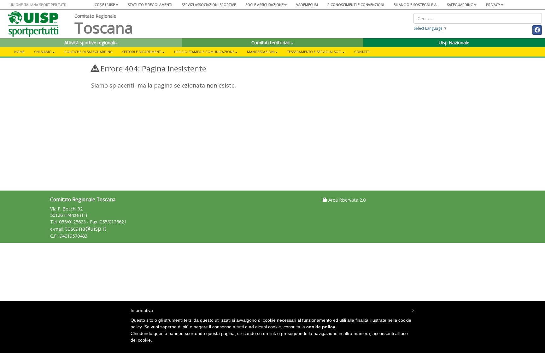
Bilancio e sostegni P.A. (415, 4)
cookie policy (320, 326)
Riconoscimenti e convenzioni (355, 4)
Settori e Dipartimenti (141, 51)
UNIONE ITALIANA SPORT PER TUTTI (37, 4)
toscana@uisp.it (86, 228)
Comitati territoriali (271, 43)
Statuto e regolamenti (150, 4)
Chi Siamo (43, 51)
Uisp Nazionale (454, 43)
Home (19, 51)
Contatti (362, 51)
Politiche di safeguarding (88, 51)
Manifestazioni (261, 51)
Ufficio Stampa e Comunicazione (204, 51)
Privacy (493, 4)
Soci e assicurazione (264, 4)
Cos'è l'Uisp (105, 4)
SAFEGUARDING (460, 4)
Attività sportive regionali (89, 43)
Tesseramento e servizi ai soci (314, 51)
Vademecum (307, 4)
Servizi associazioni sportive (209, 4)
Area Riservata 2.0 (346, 200)
